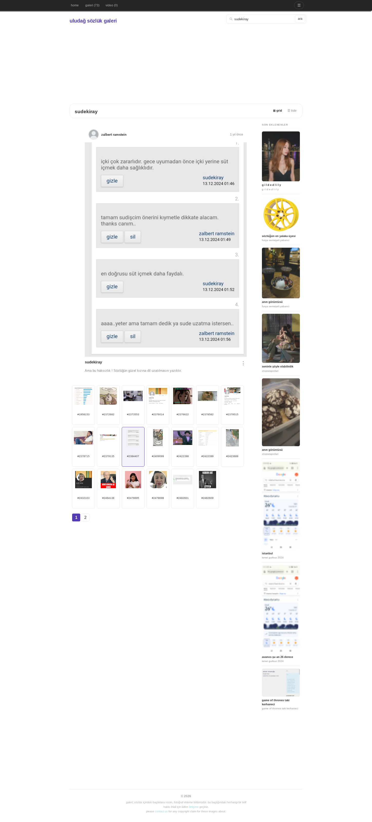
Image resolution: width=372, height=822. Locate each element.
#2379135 (108, 456)
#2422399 (207, 456)
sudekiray (86, 111)
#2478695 (133, 498)
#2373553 (133, 414)
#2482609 (207, 498)
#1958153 (83, 414)
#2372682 (108, 414)
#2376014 (158, 414)
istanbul (267, 553)
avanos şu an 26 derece (277, 656)
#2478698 (158, 498)
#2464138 (108, 498)
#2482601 (183, 498)
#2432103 (83, 498)
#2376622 (183, 414)
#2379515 (232, 414)
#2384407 (133, 456)
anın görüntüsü (272, 301)
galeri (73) (92, 5)
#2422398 (183, 456)
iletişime (194, 806)
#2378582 (207, 414)
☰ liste (292, 110)
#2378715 (83, 456)
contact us (161, 811)
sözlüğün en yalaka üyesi (279, 236)
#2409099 (158, 456)
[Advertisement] (186, 61)
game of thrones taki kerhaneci (276, 702)
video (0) (112, 5)
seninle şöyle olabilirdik (277, 366)
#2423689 (232, 456)
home (75, 5)
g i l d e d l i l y (271, 184)
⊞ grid (277, 110)
